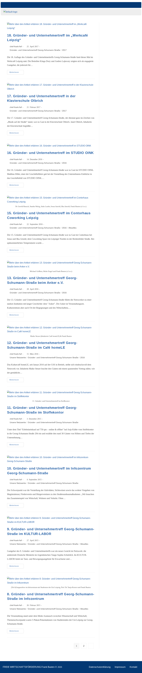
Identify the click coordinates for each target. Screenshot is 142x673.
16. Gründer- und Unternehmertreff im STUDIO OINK (50, 153)
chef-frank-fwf (16, 46)
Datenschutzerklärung (100, 667)
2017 (64, 50)
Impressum (120, 667)
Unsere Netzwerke (18, 357)
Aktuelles (72, 228)
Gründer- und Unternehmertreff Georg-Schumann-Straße (35, 50)
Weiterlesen (16, 71)
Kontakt (133, 667)
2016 (64, 163)
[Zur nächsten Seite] (91, 646)
